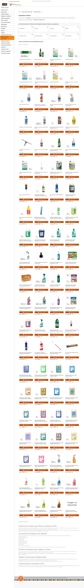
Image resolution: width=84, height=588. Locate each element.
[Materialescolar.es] (15, 4)
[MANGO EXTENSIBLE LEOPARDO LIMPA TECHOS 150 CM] (57, 346)
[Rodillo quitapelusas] (41, 52)
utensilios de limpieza (28, 19)
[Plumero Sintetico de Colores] (26, 188)
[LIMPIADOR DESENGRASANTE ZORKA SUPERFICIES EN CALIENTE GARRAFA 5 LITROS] (57, 436)
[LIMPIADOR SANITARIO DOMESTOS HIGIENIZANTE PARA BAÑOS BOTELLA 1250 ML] (26, 346)
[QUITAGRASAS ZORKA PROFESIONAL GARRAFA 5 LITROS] (41, 391)
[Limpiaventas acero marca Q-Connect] (26, 143)
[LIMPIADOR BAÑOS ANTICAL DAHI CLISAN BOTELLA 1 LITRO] (57, 301)
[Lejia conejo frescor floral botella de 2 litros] (26, 210)
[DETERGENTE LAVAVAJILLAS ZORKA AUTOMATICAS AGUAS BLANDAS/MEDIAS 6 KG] (72, 391)
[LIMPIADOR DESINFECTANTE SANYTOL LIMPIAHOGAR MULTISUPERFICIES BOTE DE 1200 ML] (57, 233)
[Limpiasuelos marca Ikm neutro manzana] (57, 52)
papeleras (21, 19)
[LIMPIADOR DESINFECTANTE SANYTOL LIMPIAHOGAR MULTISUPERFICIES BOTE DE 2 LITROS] (72, 233)
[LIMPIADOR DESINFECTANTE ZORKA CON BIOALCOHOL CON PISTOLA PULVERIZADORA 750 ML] (26, 504)
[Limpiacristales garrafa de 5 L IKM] (26, 75)
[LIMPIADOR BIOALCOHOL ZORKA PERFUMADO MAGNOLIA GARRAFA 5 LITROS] (26, 368)
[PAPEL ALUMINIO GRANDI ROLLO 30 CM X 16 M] (72, 346)
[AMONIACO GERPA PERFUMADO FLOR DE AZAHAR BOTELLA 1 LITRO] (72, 323)
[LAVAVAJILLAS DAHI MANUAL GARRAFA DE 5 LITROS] (72, 188)
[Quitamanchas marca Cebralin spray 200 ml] (41, 120)
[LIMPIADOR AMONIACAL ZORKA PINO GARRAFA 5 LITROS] (57, 368)
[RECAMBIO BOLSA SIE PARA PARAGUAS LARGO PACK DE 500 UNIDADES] (41, 210)
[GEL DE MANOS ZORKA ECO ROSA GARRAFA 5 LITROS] (26, 436)
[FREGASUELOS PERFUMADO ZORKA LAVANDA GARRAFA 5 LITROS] (26, 458)
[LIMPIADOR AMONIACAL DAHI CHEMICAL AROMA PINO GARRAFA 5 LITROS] (26, 233)
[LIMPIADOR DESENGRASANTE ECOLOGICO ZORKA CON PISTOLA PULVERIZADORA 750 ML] (41, 504)
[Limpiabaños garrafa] (72, 52)
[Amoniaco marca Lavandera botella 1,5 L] (41, 143)
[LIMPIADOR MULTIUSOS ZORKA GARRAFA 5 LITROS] (72, 368)
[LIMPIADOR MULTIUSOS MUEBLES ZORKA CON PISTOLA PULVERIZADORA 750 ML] (57, 504)
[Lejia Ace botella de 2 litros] (26, 98)
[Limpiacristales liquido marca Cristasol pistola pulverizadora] (72, 98)
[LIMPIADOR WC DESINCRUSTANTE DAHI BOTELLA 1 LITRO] (57, 255)
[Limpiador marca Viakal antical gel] (26, 120)
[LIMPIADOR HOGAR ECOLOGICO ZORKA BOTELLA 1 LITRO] (41, 481)
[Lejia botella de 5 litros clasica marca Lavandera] (72, 120)
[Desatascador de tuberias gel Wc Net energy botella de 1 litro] (57, 120)
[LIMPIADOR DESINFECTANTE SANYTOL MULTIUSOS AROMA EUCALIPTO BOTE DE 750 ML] (41, 323)
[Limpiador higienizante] (57, 75)
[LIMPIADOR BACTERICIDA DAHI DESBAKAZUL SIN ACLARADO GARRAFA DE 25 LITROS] (41, 233)
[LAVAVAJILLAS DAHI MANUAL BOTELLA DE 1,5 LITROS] (57, 278)
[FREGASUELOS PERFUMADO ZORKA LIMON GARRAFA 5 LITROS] (72, 436)
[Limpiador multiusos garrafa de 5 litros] (26, 165)
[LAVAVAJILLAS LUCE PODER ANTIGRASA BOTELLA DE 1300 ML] (72, 504)
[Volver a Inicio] (20, 12)
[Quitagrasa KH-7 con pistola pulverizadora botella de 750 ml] (41, 98)
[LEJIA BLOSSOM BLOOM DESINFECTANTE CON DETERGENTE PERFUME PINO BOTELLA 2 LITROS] (57, 323)
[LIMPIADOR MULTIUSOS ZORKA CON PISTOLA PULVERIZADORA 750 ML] (72, 481)
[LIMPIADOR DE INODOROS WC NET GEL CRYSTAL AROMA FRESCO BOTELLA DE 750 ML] (26, 301)
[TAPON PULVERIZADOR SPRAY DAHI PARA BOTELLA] (41, 255)
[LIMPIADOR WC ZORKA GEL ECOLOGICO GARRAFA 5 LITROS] (57, 413)
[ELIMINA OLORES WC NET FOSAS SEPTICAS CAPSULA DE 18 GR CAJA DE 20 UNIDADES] (72, 255)
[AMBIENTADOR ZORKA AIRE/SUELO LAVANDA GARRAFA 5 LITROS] (72, 413)
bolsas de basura (71, 17)
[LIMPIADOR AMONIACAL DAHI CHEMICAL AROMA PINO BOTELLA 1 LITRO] (57, 210)
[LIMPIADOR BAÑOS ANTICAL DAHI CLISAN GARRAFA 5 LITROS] (26, 323)
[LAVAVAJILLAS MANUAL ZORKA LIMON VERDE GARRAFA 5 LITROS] (41, 436)
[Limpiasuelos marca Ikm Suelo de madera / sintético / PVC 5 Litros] (57, 165)
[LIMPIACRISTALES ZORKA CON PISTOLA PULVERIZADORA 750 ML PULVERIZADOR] (57, 458)
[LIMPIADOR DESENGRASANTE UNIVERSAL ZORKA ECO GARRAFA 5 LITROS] (41, 413)
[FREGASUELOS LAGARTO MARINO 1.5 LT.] (57, 188)
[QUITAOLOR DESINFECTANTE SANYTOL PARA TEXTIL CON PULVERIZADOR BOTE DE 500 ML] (26, 255)
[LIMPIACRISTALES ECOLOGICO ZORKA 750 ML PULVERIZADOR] (57, 481)
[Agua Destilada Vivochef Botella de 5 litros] (72, 143)
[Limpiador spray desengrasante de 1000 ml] (41, 75)
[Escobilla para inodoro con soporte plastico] (72, 75)
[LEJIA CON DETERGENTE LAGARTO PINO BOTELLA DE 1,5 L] (57, 143)
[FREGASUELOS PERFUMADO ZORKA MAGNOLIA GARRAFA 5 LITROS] (57, 391)
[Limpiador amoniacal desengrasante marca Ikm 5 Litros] (72, 165)
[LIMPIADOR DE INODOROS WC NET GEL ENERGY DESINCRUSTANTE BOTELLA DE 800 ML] (41, 301)
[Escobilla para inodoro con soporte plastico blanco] (41, 165)
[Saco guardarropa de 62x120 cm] (26, 52)
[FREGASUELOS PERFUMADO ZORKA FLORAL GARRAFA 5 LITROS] (41, 458)
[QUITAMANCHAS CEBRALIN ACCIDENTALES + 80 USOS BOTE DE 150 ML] (41, 346)
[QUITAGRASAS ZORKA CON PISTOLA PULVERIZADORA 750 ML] (72, 458)
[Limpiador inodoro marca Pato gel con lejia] (57, 98)
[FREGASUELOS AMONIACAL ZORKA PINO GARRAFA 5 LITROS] (26, 413)
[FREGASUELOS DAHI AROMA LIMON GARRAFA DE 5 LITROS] (72, 210)
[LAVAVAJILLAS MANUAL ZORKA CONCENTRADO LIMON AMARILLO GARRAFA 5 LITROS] (26, 391)
